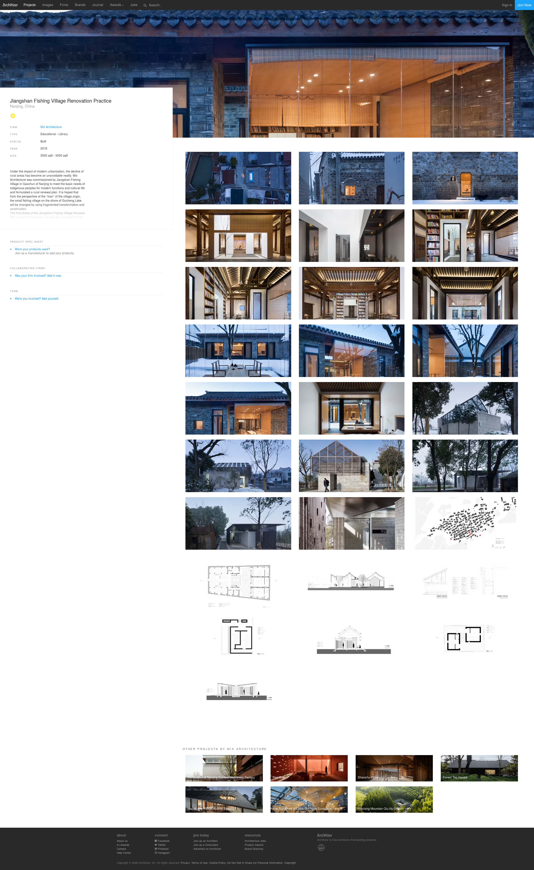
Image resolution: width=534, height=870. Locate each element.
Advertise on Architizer (207, 849)
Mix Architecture (51, 127)
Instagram (163, 853)
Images (47, 4)
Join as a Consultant (205, 845)
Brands (80, 4)
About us (122, 841)
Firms (64, 4)
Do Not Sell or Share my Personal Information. (255, 863)
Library (63, 134)
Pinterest (163, 849)
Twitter (161, 845)
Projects (30, 4)
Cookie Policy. (218, 863)
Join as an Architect (205, 841)
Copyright (290, 863)
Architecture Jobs (255, 841)
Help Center (124, 853)
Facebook (163, 841)
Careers (121, 849)
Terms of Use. (199, 863)
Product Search (254, 845)
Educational (48, 134)
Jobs (133, 4)
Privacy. (185, 863)
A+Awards (123, 845)
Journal (97, 4)
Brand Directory (254, 849)
